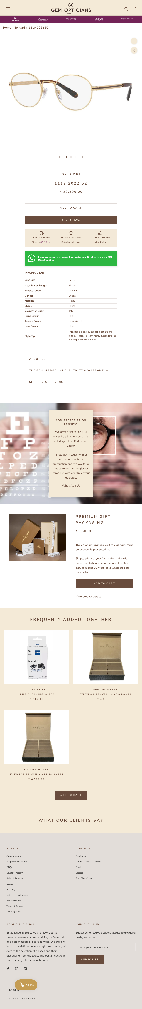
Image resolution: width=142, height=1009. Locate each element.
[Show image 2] (71, 157)
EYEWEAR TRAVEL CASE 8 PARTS (105, 694)
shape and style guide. (84, 339)
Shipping (10, 889)
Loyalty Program (14, 872)
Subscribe (90, 959)
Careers (79, 872)
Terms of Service (14, 906)
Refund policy (13, 911)
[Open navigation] (8, 8)
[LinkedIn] (25, 968)
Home (7, 28)
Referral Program (14, 878)
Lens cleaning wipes (36, 694)
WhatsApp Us (71, 485)
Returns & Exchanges (17, 895)
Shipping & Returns (46, 382)
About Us (37, 359)
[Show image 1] (66, 157)
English (15, 989)
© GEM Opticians (22, 998)
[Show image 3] (75, 157)
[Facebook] (7, 968)
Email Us (80, 867)
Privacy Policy (13, 900)
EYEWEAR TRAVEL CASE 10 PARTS (37, 774)
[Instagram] (16, 968)
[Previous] (59, 157)
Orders (9, 883)
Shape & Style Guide (16, 861)
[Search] (126, 9)
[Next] (82, 157)
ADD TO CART (71, 795)
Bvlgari (20, 28)
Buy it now (71, 220)
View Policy (100, 242)
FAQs (9, 867)
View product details (88, 596)
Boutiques (81, 856)
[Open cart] (134, 9)
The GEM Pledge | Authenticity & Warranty (67, 370)
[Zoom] (134, 41)
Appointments (13, 856)
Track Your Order (84, 878)
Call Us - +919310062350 (89, 861)
